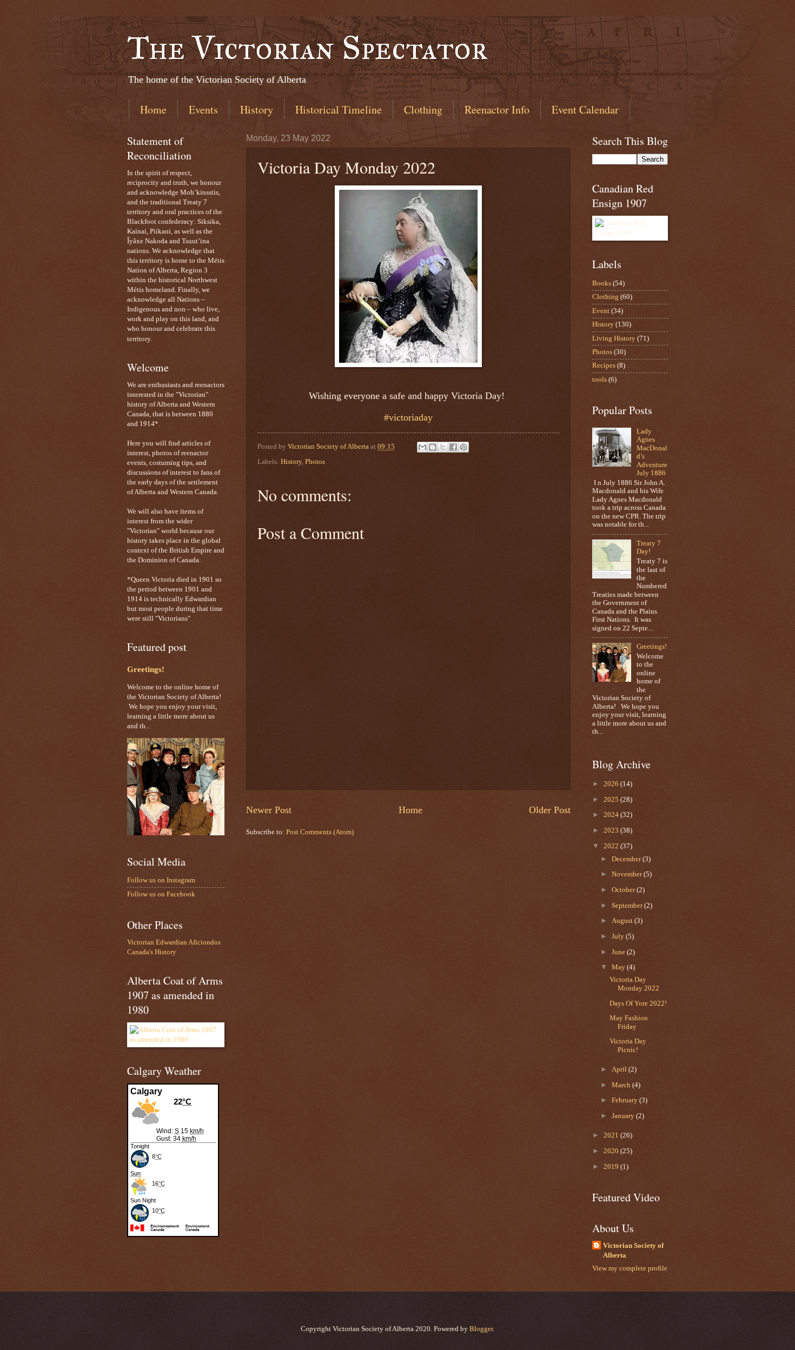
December (627, 859)
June (619, 952)
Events (203, 109)
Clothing (423, 109)
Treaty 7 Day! (649, 547)
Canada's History (151, 952)
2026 (612, 784)
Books (601, 283)
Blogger (481, 1329)
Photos (315, 461)
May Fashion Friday (629, 1022)
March (622, 1085)
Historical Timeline (338, 109)
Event (601, 311)
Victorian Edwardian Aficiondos (174, 942)
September (628, 905)
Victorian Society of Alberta (633, 1250)
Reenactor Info (497, 109)
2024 (612, 815)
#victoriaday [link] (408, 417)
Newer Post (269, 809)
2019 (612, 1167)
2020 (612, 1151)
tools (599, 379)
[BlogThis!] (432, 447)
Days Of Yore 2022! (638, 1003)
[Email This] (422, 447)
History (256, 109)
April (620, 1069)
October (624, 890)
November (628, 874)
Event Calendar (585, 109)
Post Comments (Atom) (320, 832)
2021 (612, 1135)
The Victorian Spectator (307, 48)
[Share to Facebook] (453, 447)
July (619, 936)
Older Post (550, 809)
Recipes (603, 365)
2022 (612, 846)
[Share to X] (443, 447)
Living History (613, 338)
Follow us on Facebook (161, 894)
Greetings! (145, 669)
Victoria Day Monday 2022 (634, 984)
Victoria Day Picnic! (628, 1045)
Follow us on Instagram (161, 880)
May (619, 967)
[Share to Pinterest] (463, 447)
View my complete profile (629, 1268)
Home (153, 109)
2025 (612, 799)
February (625, 1100)
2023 (612, 830)
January (624, 1116)
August (623, 921)
